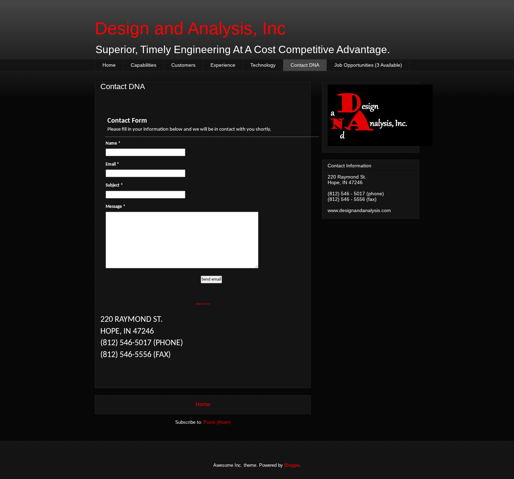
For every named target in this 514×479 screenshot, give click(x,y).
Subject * (114, 185)
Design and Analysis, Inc (190, 28)
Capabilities (143, 65)
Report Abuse (203, 304)
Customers (183, 65)
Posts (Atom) (217, 422)
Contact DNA (305, 65)
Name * (113, 143)
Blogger (291, 465)
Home (109, 65)
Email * (112, 164)
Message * (115, 206)
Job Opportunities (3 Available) (368, 65)
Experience (222, 65)
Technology (263, 65)
